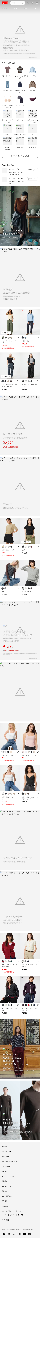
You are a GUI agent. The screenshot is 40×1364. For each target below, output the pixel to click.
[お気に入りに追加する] (17, 337)
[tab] (4, 8)
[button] (10, 322)
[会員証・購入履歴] (27, 3)
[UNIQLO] (5, 3)
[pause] (37, 216)
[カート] (32, 3)
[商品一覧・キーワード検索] (37, 3)
